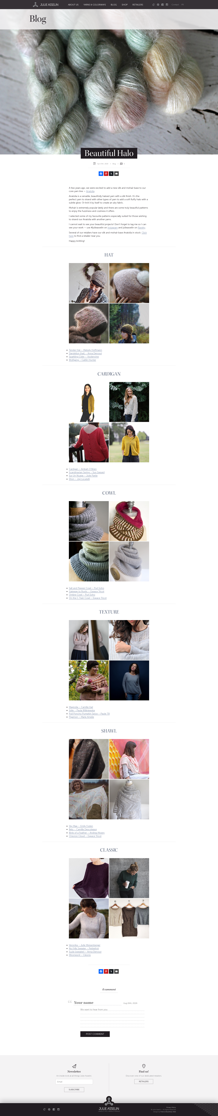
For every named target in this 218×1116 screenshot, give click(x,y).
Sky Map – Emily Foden (81, 826)
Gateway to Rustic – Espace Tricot (86, 591)
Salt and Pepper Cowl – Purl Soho (86, 588)
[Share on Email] (116, 173)
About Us (73, 4)
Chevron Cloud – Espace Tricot (85, 836)
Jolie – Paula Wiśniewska (82, 710)
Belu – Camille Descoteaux (83, 829)
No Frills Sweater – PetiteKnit (84, 948)
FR (182, 4)
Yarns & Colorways (95, 4)
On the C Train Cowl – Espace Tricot (88, 598)
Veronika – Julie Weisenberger (84, 945)
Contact (175, 4)
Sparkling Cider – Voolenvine (84, 356)
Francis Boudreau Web (168, 1112)
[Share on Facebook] (101, 173)
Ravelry (141, 227)
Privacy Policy (171, 1107)
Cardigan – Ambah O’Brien (83, 469)
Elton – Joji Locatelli (79, 479)
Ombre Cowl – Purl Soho (82, 594)
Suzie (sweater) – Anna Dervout (85, 951)
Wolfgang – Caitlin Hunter (82, 360)
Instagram (113, 227)
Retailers (137, 4)
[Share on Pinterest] (106, 173)
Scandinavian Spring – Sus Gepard (87, 472)
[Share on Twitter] (111, 173)
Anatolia (90, 191)
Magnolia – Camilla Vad (81, 707)
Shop (125, 4)
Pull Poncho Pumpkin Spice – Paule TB (89, 713)
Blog (114, 4)
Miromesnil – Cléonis (80, 955)
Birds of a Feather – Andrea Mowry (87, 832)
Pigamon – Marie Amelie (81, 717)
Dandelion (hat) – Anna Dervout (85, 353)
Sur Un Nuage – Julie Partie (83, 475)
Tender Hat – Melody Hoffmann (85, 350)
